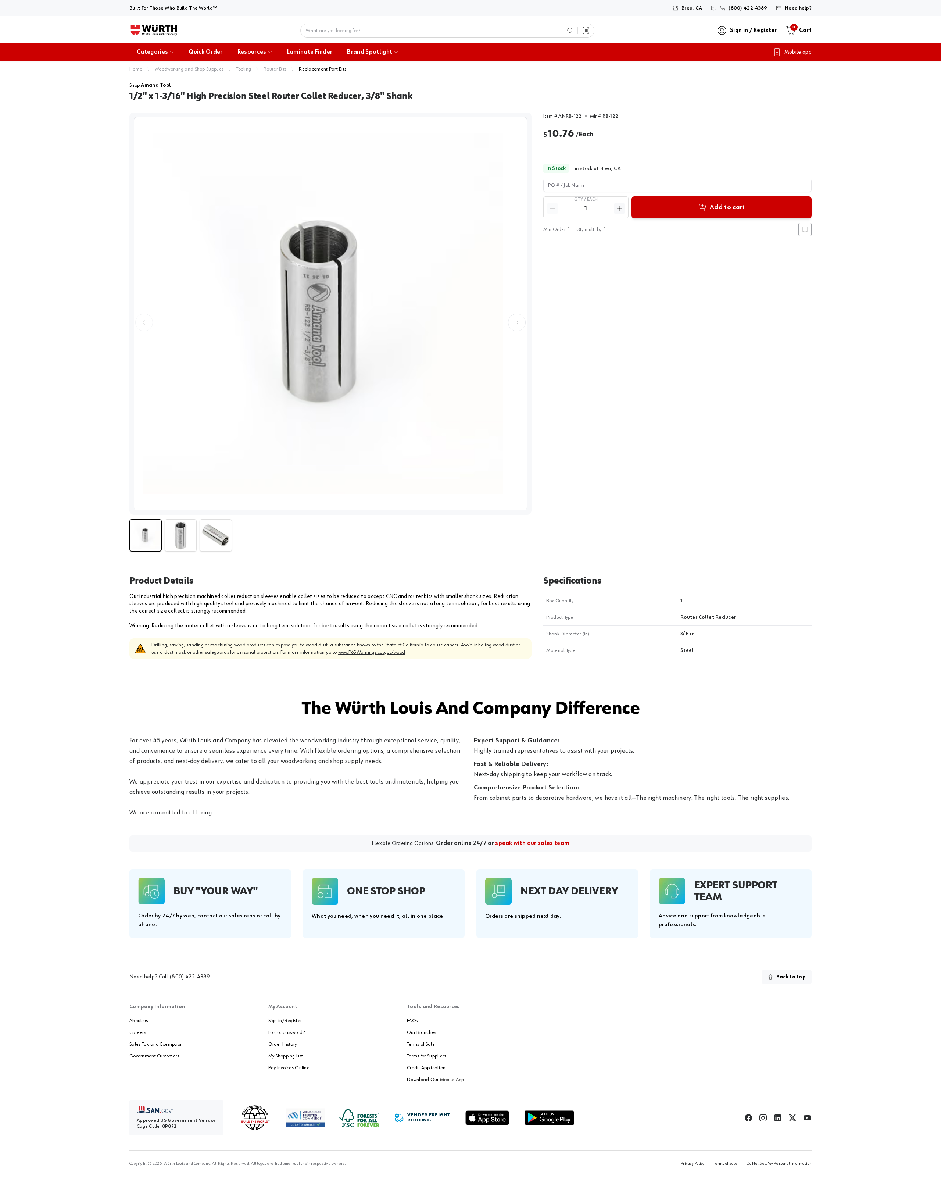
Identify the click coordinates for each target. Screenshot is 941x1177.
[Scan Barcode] (586, 30)
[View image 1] (330, 313)
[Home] (153, 30)
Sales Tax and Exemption (156, 1044)
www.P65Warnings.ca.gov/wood (371, 652)
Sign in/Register (285, 1020)
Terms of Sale (421, 1044)
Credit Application (426, 1067)
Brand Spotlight (369, 52)
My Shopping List (285, 1056)
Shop (150, 85)
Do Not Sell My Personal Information (779, 1164)
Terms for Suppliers (426, 1056)
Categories (152, 52)
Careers (137, 1032)
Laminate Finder (310, 52)
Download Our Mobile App (435, 1079)
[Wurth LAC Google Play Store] (549, 1117)
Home (135, 69)
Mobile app (798, 52)
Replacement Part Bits (322, 69)
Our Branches (421, 1032)
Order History (282, 1044)
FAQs (412, 1020)
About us (138, 1020)
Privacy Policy (692, 1164)
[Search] (570, 30)
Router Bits (275, 69)
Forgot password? (286, 1032)
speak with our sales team (532, 843)
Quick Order (206, 52)
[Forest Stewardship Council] (359, 1118)
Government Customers (154, 1056)
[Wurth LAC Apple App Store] (487, 1117)
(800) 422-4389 (189, 977)
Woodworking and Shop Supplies (189, 69)
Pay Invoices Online (289, 1067)
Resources (251, 52)
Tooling (243, 69)
